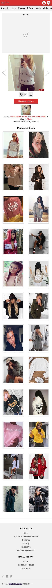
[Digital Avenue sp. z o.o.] (15, 584)
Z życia (30, 8)
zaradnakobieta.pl (26, 565)
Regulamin (26, 547)
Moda (38, 8)
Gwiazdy (5, 8)
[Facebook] (3, 576)
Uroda (13, 8)
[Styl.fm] (6, 2)
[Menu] (48, 3)
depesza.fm (26, 568)
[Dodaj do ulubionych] (21, 94)
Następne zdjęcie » (26, 101)
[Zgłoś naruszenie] (31, 94)
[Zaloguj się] (44, 3)
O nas (26, 533)
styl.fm (26, 561)
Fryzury (21, 8)
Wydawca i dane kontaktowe (26, 536)
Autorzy (26, 543)
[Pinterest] (11, 576)
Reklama (26, 540)
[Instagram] (7, 576)
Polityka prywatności (26, 550)
